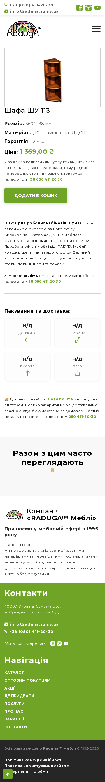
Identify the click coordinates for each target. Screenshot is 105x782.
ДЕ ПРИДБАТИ (19, 696)
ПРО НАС (13, 711)
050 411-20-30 (83, 416)
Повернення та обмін (27, 771)
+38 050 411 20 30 (45, 179)
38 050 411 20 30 (44, 281)
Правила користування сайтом (36, 766)
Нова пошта (60, 399)
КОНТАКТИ (15, 727)
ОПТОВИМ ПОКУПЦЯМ (27, 680)
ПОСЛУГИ (14, 703)
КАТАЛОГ (14, 672)
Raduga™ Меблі (59, 748)
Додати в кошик (35, 195)
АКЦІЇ (10, 688)
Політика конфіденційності (33, 760)
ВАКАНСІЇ (14, 719)
